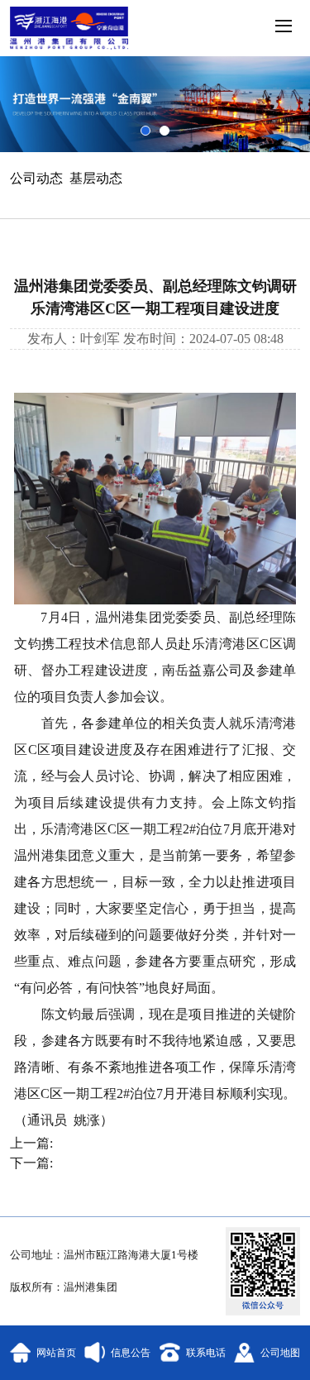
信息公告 (130, 1353)
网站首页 (56, 1353)
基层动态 (95, 178)
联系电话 (206, 1353)
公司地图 (280, 1353)
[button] (282, 28)
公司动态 (36, 178)
